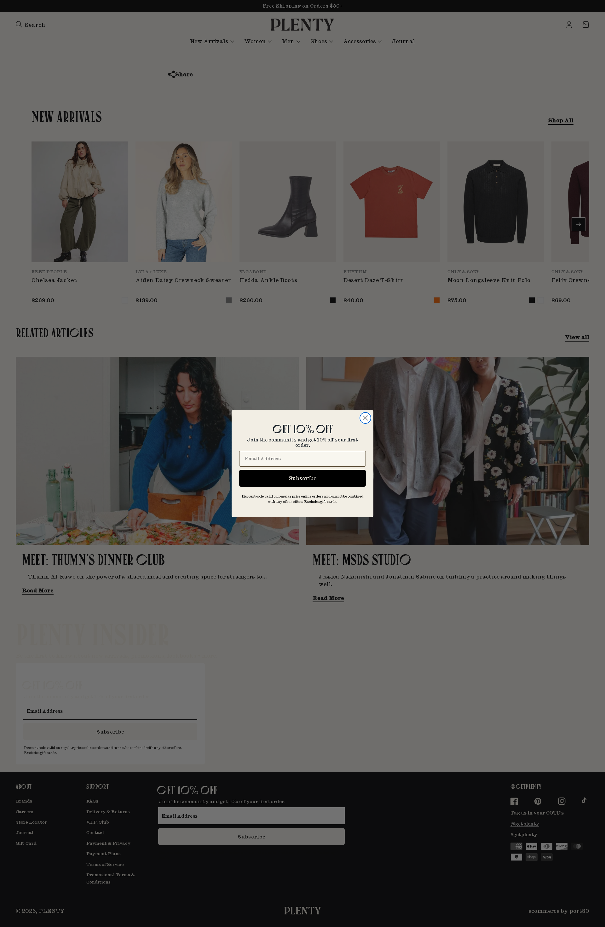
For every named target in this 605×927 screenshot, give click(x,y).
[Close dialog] (365, 417)
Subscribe (302, 478)
